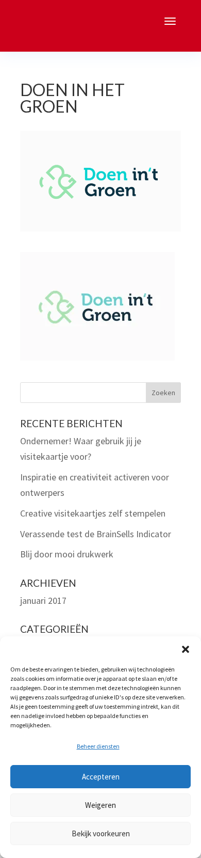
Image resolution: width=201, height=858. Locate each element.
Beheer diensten (98, 746)
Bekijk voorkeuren (101, 833)
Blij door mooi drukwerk (66, 554)
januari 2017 (43, 600)
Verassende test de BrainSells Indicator (95, 534)
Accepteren (101, 777)
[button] (185, 649)
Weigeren (100, 805)
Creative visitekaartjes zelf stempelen (92, 513)
